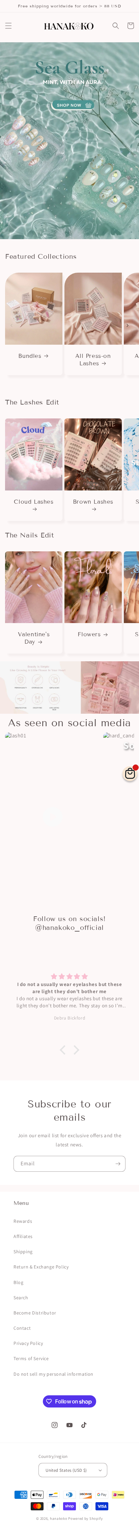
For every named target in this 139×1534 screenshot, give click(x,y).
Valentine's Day (34, 638)
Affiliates (23, 1236)
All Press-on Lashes (93, 359)
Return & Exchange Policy (40, 1267)
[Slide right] (127, 325)
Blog (18, 1282)
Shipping (23, 1252)
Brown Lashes (93, 501)
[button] (8, 25)
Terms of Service (31, 1358)
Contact (22, 1328)
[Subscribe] (117, 1164)
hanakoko (58, 1518)
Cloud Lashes (33, 501)
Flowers (89, 634)
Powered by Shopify (85, 1518)
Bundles (29, 356)
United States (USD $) (66, 1470)
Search (20, 1298)
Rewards (22, 1221)
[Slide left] (11, 325)
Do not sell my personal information (53, 1374)
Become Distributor (34, 1313)
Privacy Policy (28, 1343)
